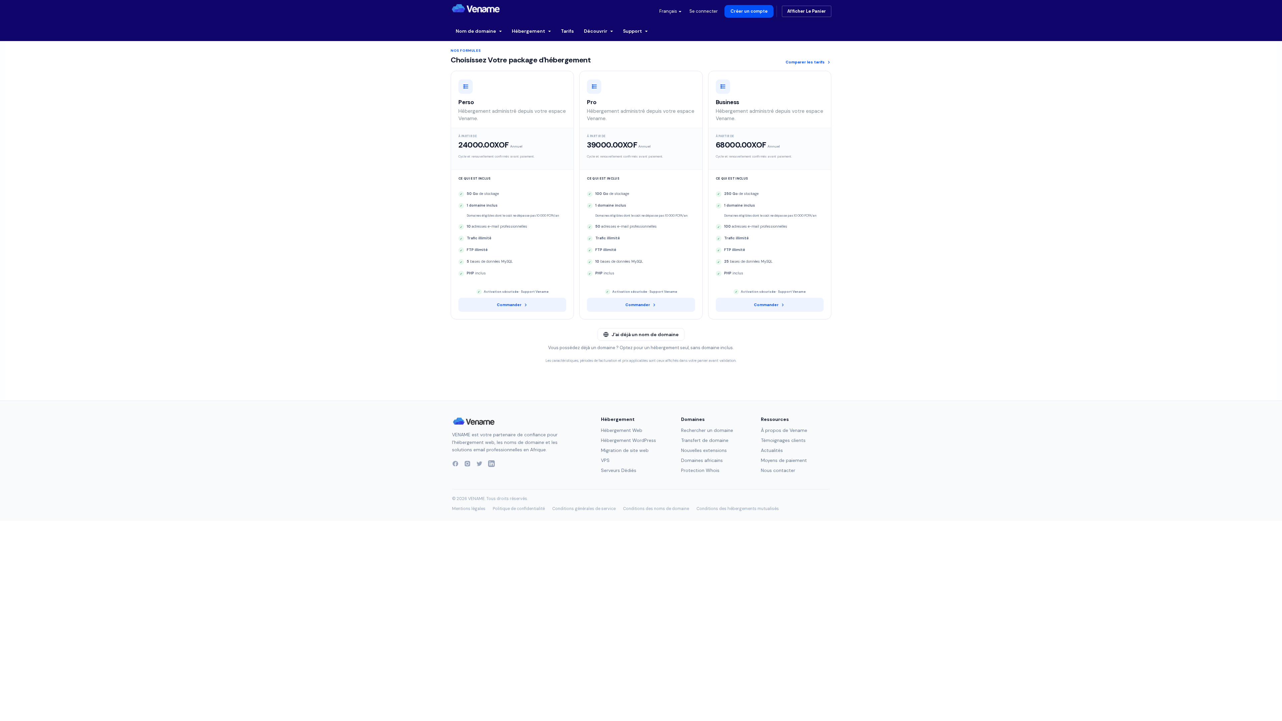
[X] (479, 463)
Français (668, 11)
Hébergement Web (621, 430)
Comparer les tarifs (805, 62)
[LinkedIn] (491, 463)
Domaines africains (702, 460)
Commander (509, 304)
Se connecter (703, 11)
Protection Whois (700, 470)
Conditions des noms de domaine (656, 508)
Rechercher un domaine (707, 430)
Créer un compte (749, 11)
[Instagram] (467, 463)
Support (633, 31)
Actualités (772, 450)
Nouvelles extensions (704, 450)
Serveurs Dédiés (618, 470)
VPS (605, 460)
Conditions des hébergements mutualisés (737, 508)
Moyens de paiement (784, 460)
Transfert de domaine (704, 440)
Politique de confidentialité (519, 508)
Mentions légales (468, 508)
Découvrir (596, 31)
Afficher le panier (806, 11)
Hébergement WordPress (628, 440)
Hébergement (529, 31)
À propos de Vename (784, 430)
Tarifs (567, 31)
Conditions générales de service (584, 508)
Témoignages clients (783, 440)
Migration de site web (625, 450)
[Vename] (473, 421)
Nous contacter (778, 470)
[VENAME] (476, 8)
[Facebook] (455, 463)
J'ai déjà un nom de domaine (645, 334)
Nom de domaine (476, 31)
